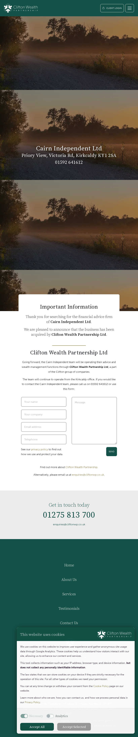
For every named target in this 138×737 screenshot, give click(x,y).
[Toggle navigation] (129, 8)
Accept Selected (74, 727)
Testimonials (69, 608)
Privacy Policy (32, 702)
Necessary (36, 716)
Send (111, 451)
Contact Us (69, 622)
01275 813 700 (69, 514)
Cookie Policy (101, 686)
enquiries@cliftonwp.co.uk (88, 474)
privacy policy (39, 449)
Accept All (37, 727)
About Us (69, 579)
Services (69, 593)
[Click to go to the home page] (21, 8)
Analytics (61, 716)
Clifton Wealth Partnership (81, 467)
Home (69, 565)
